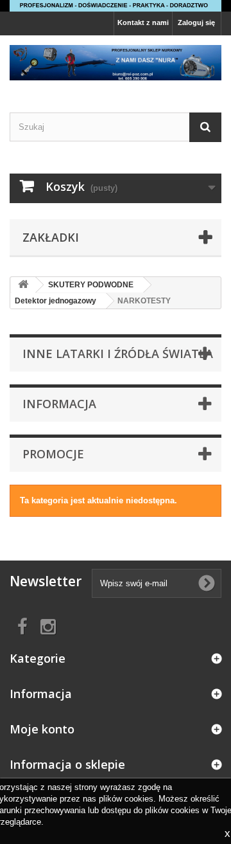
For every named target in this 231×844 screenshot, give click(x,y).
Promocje (53, 454)
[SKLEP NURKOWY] (115, 62)
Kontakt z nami (143, 22)
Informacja (59, 403)
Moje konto (42, 729)
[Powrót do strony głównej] (23, 285)
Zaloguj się (196, 22)
